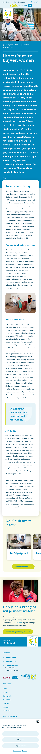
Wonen (5, 692)
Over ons (6, 703)
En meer (6, 707)
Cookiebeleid (17, 751)
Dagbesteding (7, 696)
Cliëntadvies (7, 711)
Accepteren (20, 734)
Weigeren (20, 740)
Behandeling (7, 700)
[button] (38, 721)
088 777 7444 (17, 623)
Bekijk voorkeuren (21, 746)
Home (5, 689)
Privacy (24, 751)
